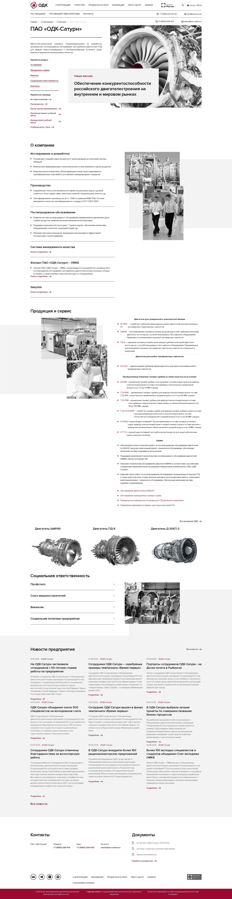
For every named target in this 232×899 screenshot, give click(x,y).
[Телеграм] (41, 877)
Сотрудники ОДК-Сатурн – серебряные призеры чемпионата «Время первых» (115, 666)
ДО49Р (123, 382)
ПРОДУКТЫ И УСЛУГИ (117, 877)
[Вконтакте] (33, 877)
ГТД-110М (124, 400)
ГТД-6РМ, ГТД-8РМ (124, 394)
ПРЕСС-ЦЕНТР (137, 877)
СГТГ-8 (123, 432)
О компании (36, 65)
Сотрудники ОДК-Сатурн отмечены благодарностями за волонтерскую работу (55, 754)
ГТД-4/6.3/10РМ (127, 411)
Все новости (38, 804)
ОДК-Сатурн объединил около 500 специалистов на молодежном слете (55, 709)
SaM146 (123, 332)
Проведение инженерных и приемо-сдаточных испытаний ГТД (147, 505)
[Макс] (58, 877)
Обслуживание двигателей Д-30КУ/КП (137, 491)
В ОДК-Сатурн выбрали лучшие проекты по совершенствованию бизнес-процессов (169, 711)
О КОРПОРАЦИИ (80, 877)
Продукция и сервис (40, 70)
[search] (183, 5)
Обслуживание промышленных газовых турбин (140, 495)
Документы (143, 835)
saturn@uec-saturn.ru (110, 847)
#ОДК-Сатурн (47, 659)
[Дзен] (50, 877)
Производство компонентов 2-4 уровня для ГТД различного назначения (151, 500)
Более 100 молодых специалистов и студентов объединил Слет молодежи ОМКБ (172, 754)
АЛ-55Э (123, 366)
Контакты (35, 86)
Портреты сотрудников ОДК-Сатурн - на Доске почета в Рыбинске (174, 666)
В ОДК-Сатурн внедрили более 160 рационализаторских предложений (112, 752)
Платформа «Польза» (83, 883)
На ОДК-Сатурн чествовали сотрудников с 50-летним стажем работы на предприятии (53, 667)
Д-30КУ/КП (124, 325)
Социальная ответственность (44, 81)
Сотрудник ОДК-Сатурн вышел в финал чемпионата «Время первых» (115, 709)
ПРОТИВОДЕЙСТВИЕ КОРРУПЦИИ (64, 14)
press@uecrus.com (62, 894)
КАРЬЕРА (152, 877)
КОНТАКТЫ (88, 14)
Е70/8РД (124, 421)
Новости (34, 75)
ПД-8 (122, 342)
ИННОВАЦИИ (97, 877)
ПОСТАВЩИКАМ (37, 14)
